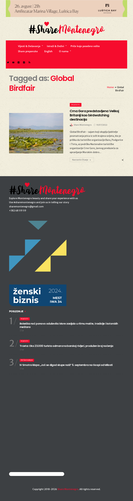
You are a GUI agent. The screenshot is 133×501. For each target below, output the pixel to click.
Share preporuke (28, 51)
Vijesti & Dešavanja (29, 46)
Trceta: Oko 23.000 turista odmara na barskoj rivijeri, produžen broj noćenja (66, 346)
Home (110, 87)
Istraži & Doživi (55, 46)
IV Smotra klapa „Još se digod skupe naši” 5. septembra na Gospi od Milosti (66, 365)
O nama (63, 51)
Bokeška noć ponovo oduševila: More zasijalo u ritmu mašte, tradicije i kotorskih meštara (69, 325)
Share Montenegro (67, 489)
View (34, 133)
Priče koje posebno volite (85, 46)
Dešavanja (27, 360)
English (48, 51)
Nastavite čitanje (80, 160)
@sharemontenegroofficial (23, 474)
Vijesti (75, 105)
